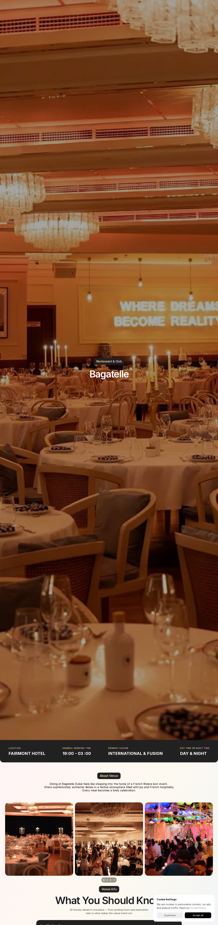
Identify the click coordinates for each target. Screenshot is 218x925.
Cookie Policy (198, 907)
